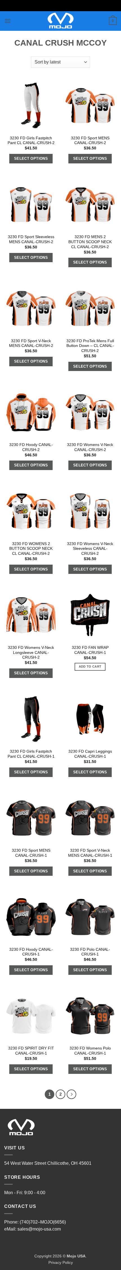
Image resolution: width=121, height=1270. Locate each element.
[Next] (71, 1094)
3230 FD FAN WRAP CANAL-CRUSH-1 (90, 650)
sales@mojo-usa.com (39, 1229)
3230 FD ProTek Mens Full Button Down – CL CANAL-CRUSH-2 (90, 346)
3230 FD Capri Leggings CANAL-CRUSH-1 (90, 754)
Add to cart (90, 666)
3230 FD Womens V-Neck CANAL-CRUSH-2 (90, 447)
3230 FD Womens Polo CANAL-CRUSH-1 (90, 1050)
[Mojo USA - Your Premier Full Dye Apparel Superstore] (60, 21)
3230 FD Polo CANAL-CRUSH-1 (90, 952)
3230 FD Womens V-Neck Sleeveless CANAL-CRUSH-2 (90, 549)
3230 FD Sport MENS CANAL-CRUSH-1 (31, 853)
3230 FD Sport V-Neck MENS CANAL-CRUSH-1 (90, 853)
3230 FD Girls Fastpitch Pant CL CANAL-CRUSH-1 (31, 754)
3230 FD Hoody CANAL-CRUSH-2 (31, 447)
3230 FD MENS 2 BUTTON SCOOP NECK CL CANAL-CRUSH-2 (90, 242)
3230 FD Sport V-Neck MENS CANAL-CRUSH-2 (31, 343)
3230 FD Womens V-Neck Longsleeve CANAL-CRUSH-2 (31, 652)
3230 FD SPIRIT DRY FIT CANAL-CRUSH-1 (31, 1050)
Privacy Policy (60, 1262)
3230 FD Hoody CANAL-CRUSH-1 (31, 952)
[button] (7, 21)
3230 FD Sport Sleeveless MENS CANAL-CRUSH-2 (31, 239)
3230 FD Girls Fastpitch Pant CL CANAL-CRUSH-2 (31, 140)
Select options (31, 158)
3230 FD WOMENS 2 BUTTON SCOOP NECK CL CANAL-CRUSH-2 (31, 549)
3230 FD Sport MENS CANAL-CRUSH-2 (90, 140)
